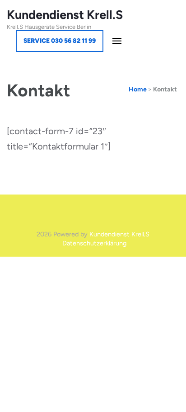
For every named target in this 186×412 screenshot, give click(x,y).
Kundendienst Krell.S (65, 14)
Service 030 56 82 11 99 (59, 41)
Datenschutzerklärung (94, 243)
